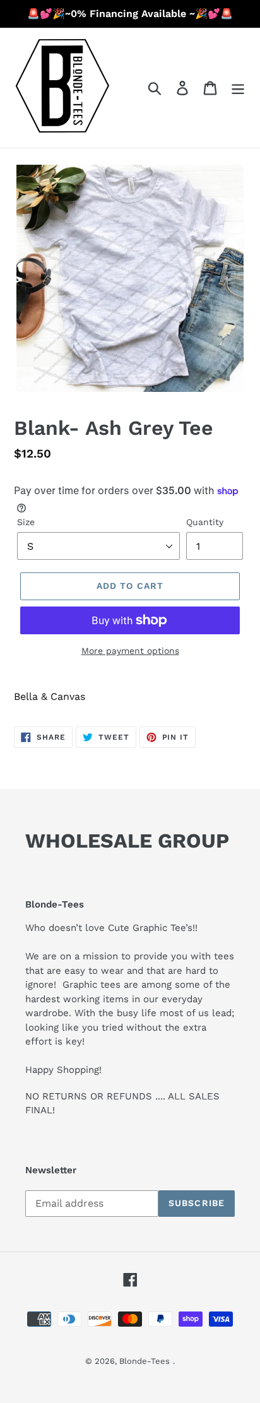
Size (26, 522)
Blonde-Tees (144, 1361)
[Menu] (238, 88)
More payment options (130, 651)
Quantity (204, 522)
